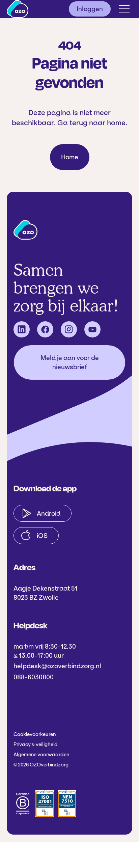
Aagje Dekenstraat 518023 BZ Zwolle (45, 593)
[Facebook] (45, 329)
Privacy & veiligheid (35, 744)
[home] (17, 9)
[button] (124, 9)
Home (69, 157)
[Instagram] (69, 329)
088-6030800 (33, 677)
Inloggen (90, 8)
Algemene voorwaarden (41, 754)
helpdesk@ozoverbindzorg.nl (57, 666)
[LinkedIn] (21, 329)
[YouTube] (92, 329)
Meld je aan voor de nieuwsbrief (69, 362)
